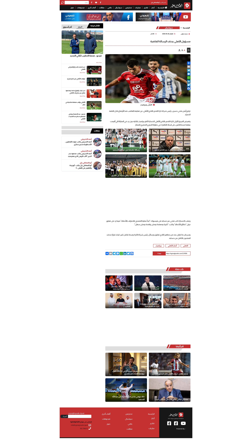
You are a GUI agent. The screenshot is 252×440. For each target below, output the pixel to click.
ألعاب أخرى (92, 8)
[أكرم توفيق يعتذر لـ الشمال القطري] (119, 300)
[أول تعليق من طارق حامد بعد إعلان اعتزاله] (176, 300)
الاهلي (185, 246)
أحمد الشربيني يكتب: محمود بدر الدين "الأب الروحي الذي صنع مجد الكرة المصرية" (80, 155)
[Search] (63, 2)
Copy (159, 253)
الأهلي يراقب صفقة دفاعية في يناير (75, 103)
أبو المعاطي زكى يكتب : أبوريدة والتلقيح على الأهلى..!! (80, 166)
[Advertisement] (30, 14)
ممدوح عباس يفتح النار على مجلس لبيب (171, 399)
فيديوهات (81, 8)
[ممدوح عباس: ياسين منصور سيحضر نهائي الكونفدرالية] (119, 283)
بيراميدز (159, 246)
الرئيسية (161, 8)
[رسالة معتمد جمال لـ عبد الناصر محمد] (169, 140)
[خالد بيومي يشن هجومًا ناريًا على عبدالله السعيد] (126, 390)
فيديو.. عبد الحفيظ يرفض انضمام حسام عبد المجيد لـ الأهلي (76, 116)
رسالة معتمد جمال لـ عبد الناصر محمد (170, 150)
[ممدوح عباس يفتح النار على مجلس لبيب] (169, 390)
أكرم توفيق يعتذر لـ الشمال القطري (121, 305)
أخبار (153, 8)
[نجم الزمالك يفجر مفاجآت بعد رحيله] (169, 166)
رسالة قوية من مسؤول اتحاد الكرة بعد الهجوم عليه (149, 305)
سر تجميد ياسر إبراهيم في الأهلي (76, 68)
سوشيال (118, 8)
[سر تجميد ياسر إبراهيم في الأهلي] (94, 70)
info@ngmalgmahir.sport (79, 425)
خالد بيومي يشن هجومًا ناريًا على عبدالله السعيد (128, 397)
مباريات (138, 8)
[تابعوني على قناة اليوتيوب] (163, 16)
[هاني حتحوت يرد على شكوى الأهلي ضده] (148, 283)
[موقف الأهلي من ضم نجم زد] (94, 82)
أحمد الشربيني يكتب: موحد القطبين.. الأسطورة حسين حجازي (78, 143)
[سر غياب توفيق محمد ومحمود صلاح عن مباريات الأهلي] (94, 93)
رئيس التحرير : (158, 2)
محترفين (128, 8)
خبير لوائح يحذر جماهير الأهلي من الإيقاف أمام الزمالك (177, 288)
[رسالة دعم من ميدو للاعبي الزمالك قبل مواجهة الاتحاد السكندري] (126, 364)
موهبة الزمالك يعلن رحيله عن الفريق (126, 175)
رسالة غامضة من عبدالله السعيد (126, 150)
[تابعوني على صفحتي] (97, 16)
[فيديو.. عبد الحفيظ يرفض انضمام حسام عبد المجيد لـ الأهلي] (94, 117)
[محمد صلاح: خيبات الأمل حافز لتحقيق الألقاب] (169, 364)
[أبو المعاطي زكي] (97, 165)
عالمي (109, 8)
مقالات (101, 8)
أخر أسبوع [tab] (67, 27)
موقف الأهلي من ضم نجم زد (76, 79)
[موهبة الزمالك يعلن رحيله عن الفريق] (126, 166)
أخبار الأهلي (172, 246)
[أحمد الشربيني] (97, 142)
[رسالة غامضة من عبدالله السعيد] (126, 140)
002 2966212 (84, 428)
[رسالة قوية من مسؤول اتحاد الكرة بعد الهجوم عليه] (148, 300)
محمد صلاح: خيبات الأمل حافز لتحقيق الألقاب (170, 374)
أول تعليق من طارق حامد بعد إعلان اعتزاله (178, 305)
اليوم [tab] (80, 27)
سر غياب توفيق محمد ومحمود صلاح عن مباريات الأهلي (75, 92)
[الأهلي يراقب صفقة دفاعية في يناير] (94, 105)
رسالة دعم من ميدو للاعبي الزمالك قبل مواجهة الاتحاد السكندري (129, 372)
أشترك (65, 416)
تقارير (146, 8)
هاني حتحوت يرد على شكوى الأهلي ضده (150, 288)
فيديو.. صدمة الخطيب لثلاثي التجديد (86, 55)
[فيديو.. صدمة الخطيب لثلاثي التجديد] (82, 42)
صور (72, 8)
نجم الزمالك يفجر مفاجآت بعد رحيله (170, 175)
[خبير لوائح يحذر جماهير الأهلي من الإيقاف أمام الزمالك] (176, 283)
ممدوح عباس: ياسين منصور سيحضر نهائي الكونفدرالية (120, 288)
